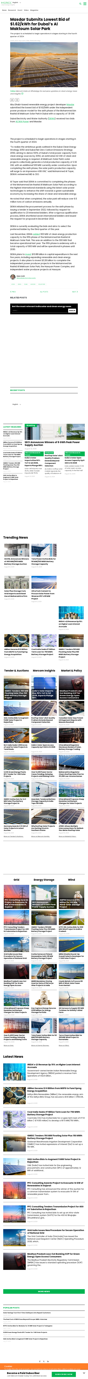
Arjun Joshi (22, 40)
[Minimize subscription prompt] (84, 1373)
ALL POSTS (44, 292)
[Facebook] (40, 1361)
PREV (13, 292)
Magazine (34, 10)
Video (26, 10)
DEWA (52, 118)
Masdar (70, 104)
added (36, 234)
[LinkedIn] (48, 1361)
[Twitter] (44, 1361)
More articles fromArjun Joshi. (26, 278)
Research (12, 10)
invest (28, 254)
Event (20, 10)
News (4, 10)
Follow (12, 91)
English (15, 2)
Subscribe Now (64, 1374)
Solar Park (41, 284)
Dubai (26, 284)
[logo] (8, 4)
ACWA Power (22, 121)
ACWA (13, 284)
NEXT (74, 292)
